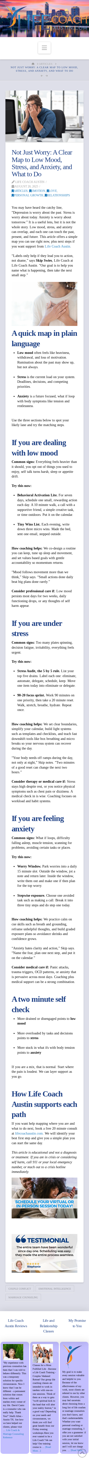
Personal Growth (28, 195)
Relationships (58, 195)
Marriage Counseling (23, 1297)
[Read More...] (78, 1450)
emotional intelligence (55, 1288)
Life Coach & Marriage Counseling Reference (13, 1434)
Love (53, 191)
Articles (21, 191)
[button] (44, 48)
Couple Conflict (19, 1288)
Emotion (38, 191)
